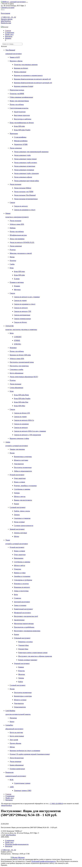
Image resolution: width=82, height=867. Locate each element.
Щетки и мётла (19, 565)
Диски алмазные (16, 148)
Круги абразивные (16, 373)
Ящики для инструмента (23, 500)
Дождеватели (19, 464)
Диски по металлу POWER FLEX (22, 242)
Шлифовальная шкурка (18, 235)
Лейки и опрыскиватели (23, 471)
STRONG (17, 344)
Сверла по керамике (21, 424)
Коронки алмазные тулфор (19, 438)
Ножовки (13, 348)
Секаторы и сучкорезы (22, 518)
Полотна (13, 260)
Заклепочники (19, 620)
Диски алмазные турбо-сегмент (25, 162)
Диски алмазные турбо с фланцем (26, 173)
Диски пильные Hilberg (22, 188)
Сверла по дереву (20, 300)
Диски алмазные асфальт (23, 177)
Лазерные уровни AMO (22, 790)
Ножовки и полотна (21, 584)
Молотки (21, 674)
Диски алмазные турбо (22, 155)
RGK (11, 780)
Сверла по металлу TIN (22, 311)
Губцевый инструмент (22, 638)
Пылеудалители (20, 112)
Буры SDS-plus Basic (21, 395)
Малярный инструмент (22, 613)
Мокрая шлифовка (20, 141)
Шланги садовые (20, 700)
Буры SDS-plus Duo (21, 402)
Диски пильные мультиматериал (26, 199)
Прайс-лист (9, 34)
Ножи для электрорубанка (19, 101)
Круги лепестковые (17, 736)
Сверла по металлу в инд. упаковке (27, 297)
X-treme (17, 279)
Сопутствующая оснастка (19, 108)
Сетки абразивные (16, 388)
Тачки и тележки (20, 605)
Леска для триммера (17, 239)
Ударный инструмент (22, 663)
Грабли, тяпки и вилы (22, 511)
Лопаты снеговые (20, 533)
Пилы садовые (19, 522)
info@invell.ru (6, 21)
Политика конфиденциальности (17, 844)
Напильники (18, 558)
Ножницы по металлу (22, 587)
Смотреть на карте (7, 7)
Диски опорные (15, 761)
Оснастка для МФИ (17, 93)
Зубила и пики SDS (17, 224)
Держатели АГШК (21, 144)
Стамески (17, 598)
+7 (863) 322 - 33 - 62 (8, 17)
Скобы (12, 264)
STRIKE (17, 340)
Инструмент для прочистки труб (26, 616)
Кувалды (21, 671)
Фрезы (12, 257)
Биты (12, 333)
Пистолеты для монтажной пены (22, 362)
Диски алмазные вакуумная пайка (26, 181)
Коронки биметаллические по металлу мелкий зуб (32, 79)
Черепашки (14, 133)
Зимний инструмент (17, 529)
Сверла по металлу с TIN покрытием (27, 435)
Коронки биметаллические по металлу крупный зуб (33, 83)
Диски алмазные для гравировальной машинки (31, 152)
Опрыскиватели (20, 707)
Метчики (17, 289)
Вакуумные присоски (22, 115)
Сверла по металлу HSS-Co (24, 420)
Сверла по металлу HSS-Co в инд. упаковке (30, 431)
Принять (4, 865)
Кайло (20, 682)
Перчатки (13, 718)
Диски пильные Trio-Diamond (25, 195)
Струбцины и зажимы (22, 489)
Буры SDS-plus (19, 126)
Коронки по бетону (21, 68)
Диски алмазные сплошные (24, 170)
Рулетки (13, 250)
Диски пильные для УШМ (23, 191)
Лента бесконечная (16, 758)
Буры (12, 268)
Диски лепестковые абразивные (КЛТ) (24, 377)
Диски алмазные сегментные (24, 166)
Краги (12, 721)
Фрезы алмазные (20, 72)
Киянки (21, 667)
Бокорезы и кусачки (25, 642)
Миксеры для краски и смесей (21, 253)
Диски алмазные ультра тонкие (25, 159)
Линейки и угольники (22, 576)
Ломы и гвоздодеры (21, 591)
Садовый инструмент (17, 507)
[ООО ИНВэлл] (13, 2)
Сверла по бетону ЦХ (22, 413)
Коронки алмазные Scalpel (23, 86)
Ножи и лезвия (19, 482)
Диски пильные (15, 184)
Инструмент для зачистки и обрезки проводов (35, 656)
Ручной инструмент (17, 475)
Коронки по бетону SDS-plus (20, 355)
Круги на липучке (16, 732)
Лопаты (17, 515)
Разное (16, 504)
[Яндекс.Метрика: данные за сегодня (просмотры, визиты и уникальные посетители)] (18, 857)
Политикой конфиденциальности (43, 861)
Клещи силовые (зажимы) (27, 660)
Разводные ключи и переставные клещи (32, 652)
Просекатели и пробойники (24, 627)
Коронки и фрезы (16, 61)
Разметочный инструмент (23, 609)
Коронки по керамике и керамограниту (28, 75)
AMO (12, 787)
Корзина (8, 38)
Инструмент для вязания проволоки (27, 631)
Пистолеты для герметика (19, 366)
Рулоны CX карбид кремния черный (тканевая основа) (30, 754)
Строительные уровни (22, 783)
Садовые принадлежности (23, 525)
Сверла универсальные (22, 319)
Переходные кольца (17, 90)
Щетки (16, 536)
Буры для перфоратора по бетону (22, 123)
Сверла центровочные (22, 315)
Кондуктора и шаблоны (22, 119)
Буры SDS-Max (19, 406)
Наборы (12, 228)
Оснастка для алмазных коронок (26, 64)
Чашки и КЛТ (15, 57)
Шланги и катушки (21, 460)
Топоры (17, 493)
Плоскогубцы (23, 649)
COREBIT (17, 337)
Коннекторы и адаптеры (23, 456)
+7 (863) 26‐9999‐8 (56, 803)
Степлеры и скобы (16, 369)
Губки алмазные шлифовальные (21, 97)
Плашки (17, 286)
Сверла (12, 202)
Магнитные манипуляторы (24, 623)
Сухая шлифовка (20, 137)
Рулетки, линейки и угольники (25, 486)
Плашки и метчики (17, 282)
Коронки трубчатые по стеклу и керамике (25, 750)
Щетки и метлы (19, 496)
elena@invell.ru (6, 805)
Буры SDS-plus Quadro (22, 130)
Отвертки (17, 569)
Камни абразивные (17, 765)
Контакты (8, 36)
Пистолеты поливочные (23, 467)
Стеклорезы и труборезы (23, 580)
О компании (9, 32)
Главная (8, 30)
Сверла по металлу (21, 206)
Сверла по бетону (20, 322)
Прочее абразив (15, 743)
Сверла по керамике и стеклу (24, 210)
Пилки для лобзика (17, 104)
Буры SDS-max (19, 271)
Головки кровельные (17, 769)
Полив (12, 453)
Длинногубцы (23, 645)
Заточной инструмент (22, 602)
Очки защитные (20, 478)
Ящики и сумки (20, 573)
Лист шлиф (14, 740)
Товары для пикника (17, 449)
